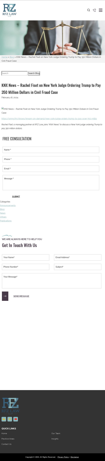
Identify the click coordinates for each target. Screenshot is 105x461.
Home (4, 57)
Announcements (8, 205)
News (2, 213)
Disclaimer (75, 457)
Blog (12, 57)
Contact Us (7, 444)
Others (3, 217)
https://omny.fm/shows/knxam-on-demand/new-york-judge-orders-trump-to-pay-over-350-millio (49, 118)
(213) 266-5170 (94, 10)
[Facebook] (9, 419)
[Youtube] (15, 419)
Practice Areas (8, 439)
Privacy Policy (63, 457)
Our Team (55, 433)
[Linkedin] (4, 419)
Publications (6, 221)
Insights (55, 439)
